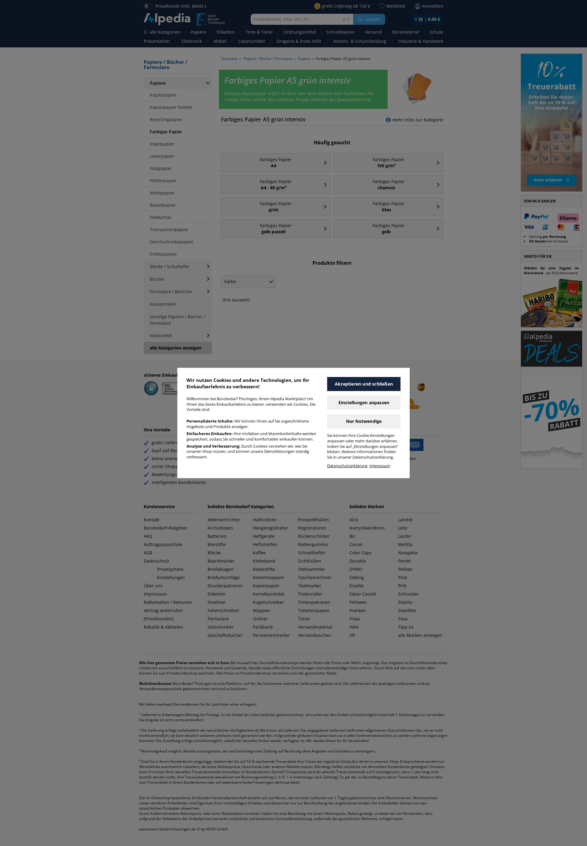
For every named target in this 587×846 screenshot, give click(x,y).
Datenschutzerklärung (347, 465)
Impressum (379, 465)
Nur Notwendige (364, 421)
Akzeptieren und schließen (364, 384)
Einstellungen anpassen (363, 402)
